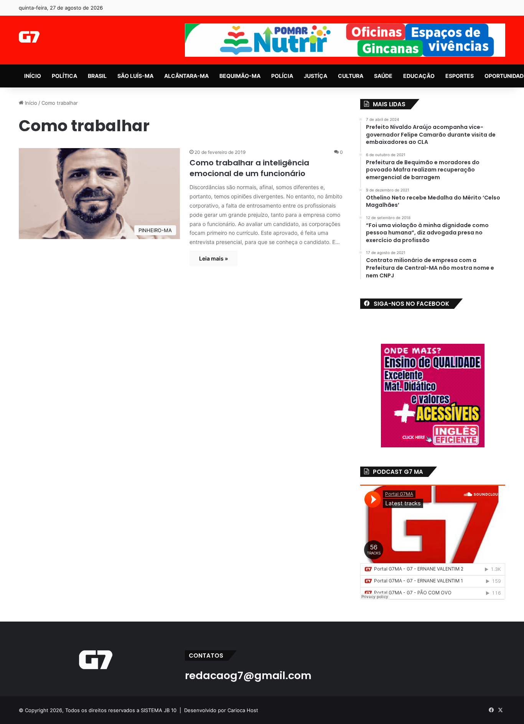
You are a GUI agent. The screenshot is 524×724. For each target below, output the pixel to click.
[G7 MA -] (29, 37)
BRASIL (97, 76)
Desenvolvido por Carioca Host (221, 710)
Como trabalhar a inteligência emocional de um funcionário (249, 168)
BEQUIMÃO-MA (239, 76)
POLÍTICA (64, 76)
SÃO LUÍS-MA (135, 76)
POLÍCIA (282, 76)
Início (30, 103)
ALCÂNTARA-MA (186, 76)
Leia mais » (213, 258)
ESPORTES (459, 76)
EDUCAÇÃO (419, 76)
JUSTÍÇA (315, 76)
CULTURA (350, 76)
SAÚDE (383, 76)
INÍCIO (32, 76)
